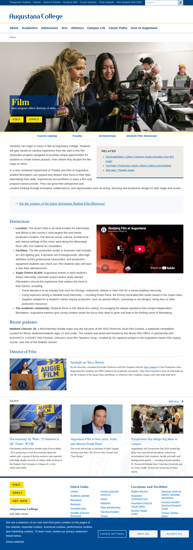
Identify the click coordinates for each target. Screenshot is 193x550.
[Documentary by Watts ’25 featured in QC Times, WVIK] (36, 432)
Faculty (77, 135)
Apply (34, 119)
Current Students (88, 2)
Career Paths (118, 28)
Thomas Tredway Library (170, 514)
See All (174, 401)
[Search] (180, 2)
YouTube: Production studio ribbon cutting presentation (138, 165)
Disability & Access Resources (79, 514)
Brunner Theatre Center (139, 512)
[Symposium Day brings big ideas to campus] (157, 432)
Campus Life (96, 28)
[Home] (36, 19)
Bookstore (75, 504)
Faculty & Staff (70, 2)
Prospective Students (20, 2)
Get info (20, 500)
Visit (17, 119)
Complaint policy (78, 508)
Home (13, 37)
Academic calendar (79, 495)
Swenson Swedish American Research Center (171, 505)
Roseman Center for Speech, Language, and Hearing (171, 494)
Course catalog (47, 135)
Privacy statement (15, 541)
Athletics (77, 28)
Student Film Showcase (142, 135)
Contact (74, 491)
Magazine (105, 503)
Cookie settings (112, 534)
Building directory (139, 491)
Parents (37, 2)
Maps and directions (110, 507)
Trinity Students (106, 2)
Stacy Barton (150, 367)
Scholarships (107, 135)
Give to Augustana (144, 28)
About (14, 28)
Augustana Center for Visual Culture (141, 505)
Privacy (104, 516)
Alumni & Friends (51, 2)
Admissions (49, 28)
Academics (30, 28)
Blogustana (75, 500)
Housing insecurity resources (110, 493)
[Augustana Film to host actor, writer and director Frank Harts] (96, 432)
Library (104, 499)
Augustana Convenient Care (139, 497)
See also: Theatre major (120, 170)
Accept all (175, 534)
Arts (65, 28)
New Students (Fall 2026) (129, 2)
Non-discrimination (110, 511)
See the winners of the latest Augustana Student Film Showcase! (62, 203)
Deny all (143, 534)
